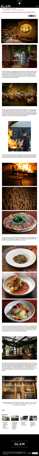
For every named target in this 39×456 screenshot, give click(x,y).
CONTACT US (26, 441)
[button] (35, 6)
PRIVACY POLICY (13, 441)
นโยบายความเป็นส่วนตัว (22, 453)
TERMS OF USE (19, 441)
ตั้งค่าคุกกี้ (29, 453)
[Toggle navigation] (38, 6)
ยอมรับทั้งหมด (35, 453)
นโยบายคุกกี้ (6, 454)
